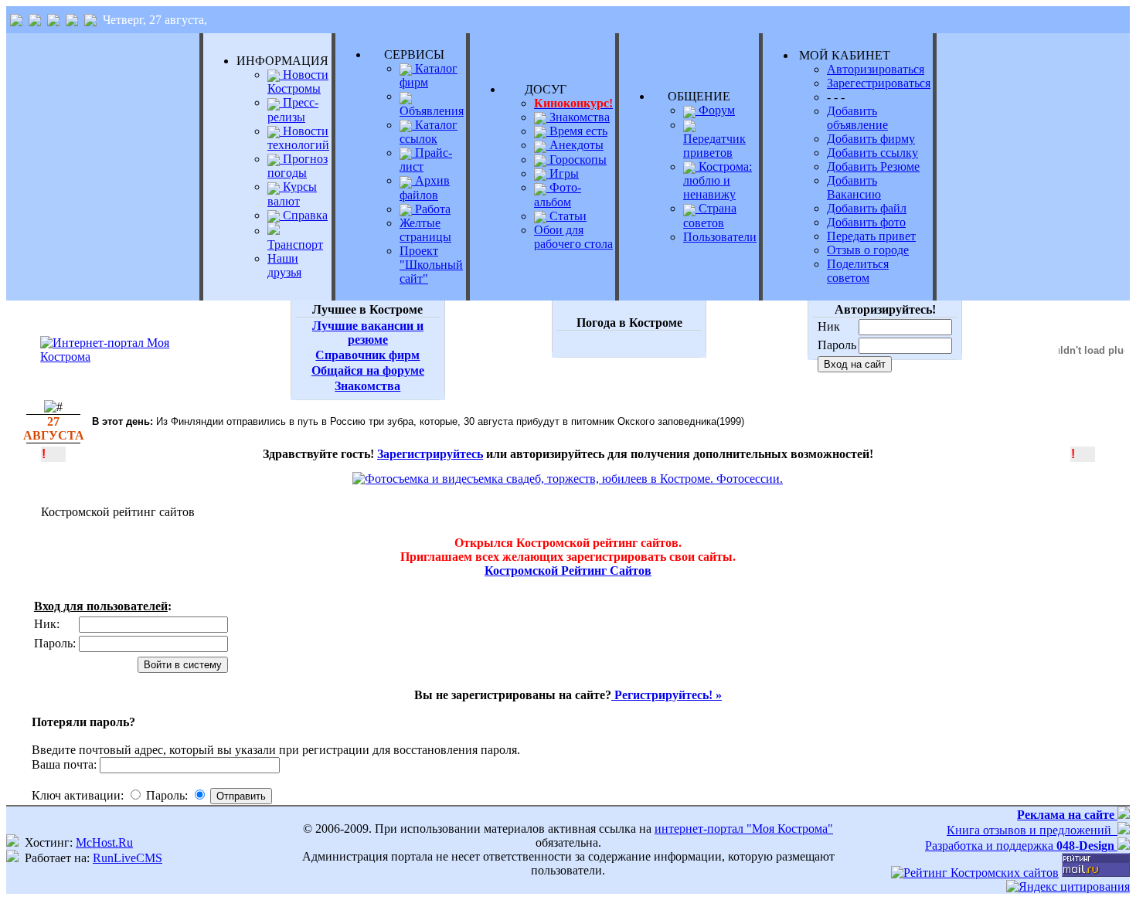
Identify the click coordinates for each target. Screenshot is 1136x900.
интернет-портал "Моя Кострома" (744, 828)
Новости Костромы (297, 81)
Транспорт (295, 244)
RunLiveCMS (127, 857)
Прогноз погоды (297, 165)
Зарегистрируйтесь (430, 453)
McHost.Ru (104, 842)
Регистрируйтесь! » (666, 694)
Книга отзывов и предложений (1032, 830)
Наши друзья (284, 265)
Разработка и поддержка (1019, 845)
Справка (304, 215)
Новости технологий (298, 137)
